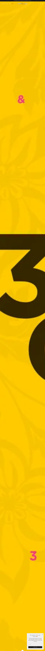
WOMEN (3, 3)
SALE (12, 3)
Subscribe (35, 647)
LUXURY (7, 3)
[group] (22, 326)
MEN (10, 3)
